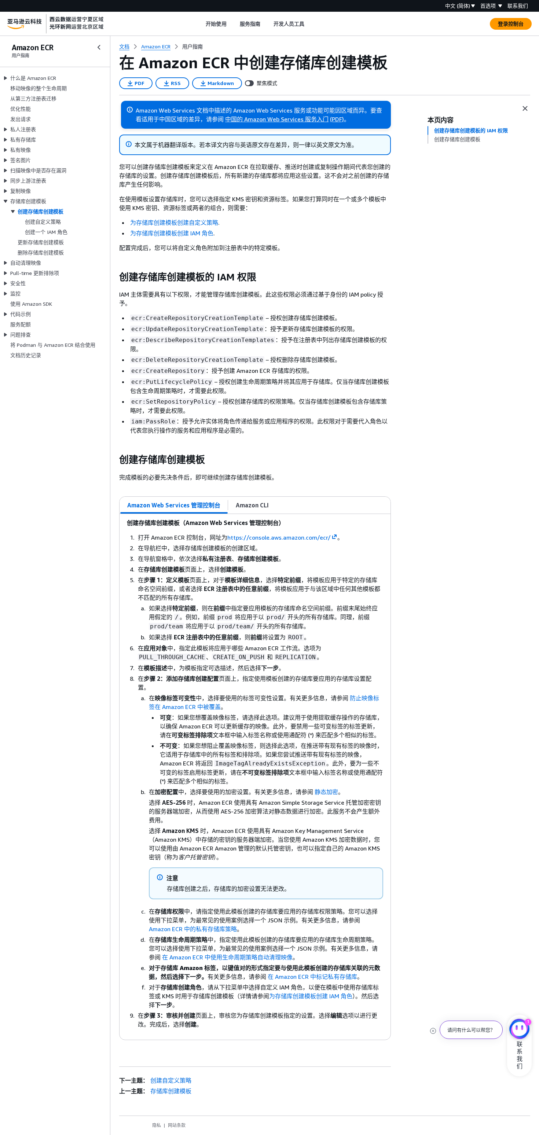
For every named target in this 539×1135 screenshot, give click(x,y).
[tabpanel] (255, 777)
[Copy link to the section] (113, 277)
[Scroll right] (310, 24)
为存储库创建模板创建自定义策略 (174, 222)
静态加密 (326, 792)
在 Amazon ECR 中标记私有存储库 (312, 976)
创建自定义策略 (170, 1080)
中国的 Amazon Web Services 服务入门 (277, 119)
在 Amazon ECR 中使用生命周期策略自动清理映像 (227, 957)
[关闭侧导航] (99, 47)
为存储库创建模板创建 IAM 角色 (171, 233)
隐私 (156, 1125)
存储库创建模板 (170, 1091)
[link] (192, 46)
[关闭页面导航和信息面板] (525, 108)
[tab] (174, 505)
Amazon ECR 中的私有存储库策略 (193, 929)
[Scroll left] (200, 24)
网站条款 (177, 1125)
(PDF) (337, 119)
